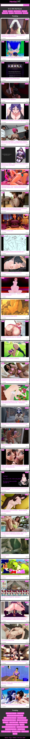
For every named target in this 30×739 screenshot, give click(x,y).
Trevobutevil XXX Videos (9, 720)
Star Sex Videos (16, 731)
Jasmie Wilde (21, 729)
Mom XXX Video (13, 722)
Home (6, 737)
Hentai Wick (20, 713)
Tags (10, 737)
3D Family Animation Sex (8, 727)
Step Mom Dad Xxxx (10, 729)
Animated (24, 11)
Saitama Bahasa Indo (22, 727)
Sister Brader (25, 731)
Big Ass (15, 733)
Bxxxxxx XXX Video (22, 720)
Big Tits (5, 11)
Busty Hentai (17, 11)
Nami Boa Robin (21, 718)
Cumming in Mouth (11, 713)
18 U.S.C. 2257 (21, 737)
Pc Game (25, 13)
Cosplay (11, 13)
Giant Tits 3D (18, 13)
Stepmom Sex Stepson (10, 718)
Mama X (22, 724)
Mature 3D (5, 13)
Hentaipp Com (23, 722)
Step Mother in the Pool (12, 724)
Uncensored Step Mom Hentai (15, 715)
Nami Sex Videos (6, 731)
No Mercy (5, 722)
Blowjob (10, 11)
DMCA (14, 737)
